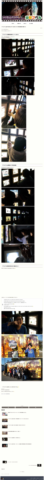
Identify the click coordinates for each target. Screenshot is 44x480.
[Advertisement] (22, 400)
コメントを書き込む (22, 471)
